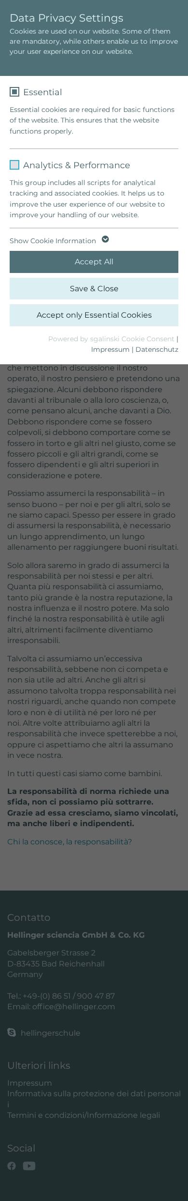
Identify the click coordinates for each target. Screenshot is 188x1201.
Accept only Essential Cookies (94, 315)
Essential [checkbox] (42, 92)
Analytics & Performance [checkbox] (76, 165)
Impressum (110, 349)
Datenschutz (156, 349)
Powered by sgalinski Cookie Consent (112, 338)
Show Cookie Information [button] (54, 240)
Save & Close (94, 288)
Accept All (94, 261)
